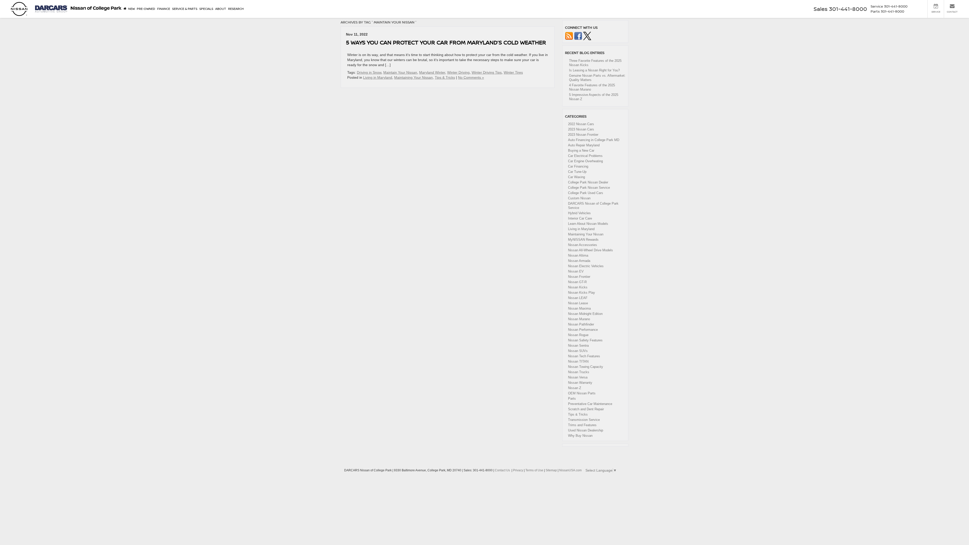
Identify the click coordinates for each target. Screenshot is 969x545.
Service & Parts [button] (184, 9)
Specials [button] (206, 9)
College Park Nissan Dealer (588, 182)
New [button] (131, 9)
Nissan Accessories (582, 245)
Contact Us (502, 470)
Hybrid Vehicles (579, 213)
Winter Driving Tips (487, 72)
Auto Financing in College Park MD (593, 140)
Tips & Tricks (445, 77)
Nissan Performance (583, 330)
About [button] (220, 9)
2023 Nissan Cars (581, 129)
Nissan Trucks (578, 372)
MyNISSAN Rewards (583, 239)
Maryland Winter (432, 72)
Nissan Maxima (579, 308)
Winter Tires (513, 72)
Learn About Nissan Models (588, 224)
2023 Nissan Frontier (583, 135)
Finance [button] (163, 9)
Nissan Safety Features (585, 340)
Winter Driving (458, 72)
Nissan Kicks (577, 287)
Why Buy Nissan (580, 436)
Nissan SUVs (578, 351)
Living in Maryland (377, 77)
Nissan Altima (578, 255)
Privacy (518, 470)
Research (236, 9)
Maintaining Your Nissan (413, 77)
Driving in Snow (369, 72)
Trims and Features (582, 425)
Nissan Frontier (579, 277)
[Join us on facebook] (578, 36)
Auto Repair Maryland (584, 145)
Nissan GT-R (577, 282)
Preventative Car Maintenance (590, 404)
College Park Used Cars (585, 193)
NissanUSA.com (570, 470)
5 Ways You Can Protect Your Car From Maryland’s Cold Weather (446, 42)
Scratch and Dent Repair (586, 409)
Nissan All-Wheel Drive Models (590, 250)
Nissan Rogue (578, 335)
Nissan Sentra (578, 345)
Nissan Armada (579, 261)
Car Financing (578, 166)
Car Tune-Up (577, 172)
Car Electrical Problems (585, 156)
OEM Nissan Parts (582, 393)
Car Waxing (576, 177)
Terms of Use (534, 470)
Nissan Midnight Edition (585, 314)
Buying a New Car (581, 150)
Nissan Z (574, 388)
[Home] (124, 9)
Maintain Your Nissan (400, 72)
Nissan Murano (579, 319)
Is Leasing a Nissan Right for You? (594, 70)
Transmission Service (584, 420)
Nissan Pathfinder (581, 324)
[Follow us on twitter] (587, 36)
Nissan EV (576, 271)
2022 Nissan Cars (581, 124)
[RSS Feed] (569, 36)
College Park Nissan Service (589, 187)
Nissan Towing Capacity (585, 367)
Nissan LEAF (577, 298)
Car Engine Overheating (585, 161)
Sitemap (551, 470)
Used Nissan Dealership (585, 430)
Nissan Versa (577, 377)
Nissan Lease (578, 303)
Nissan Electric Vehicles (586, 266)
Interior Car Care (580, 218)
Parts (572, 398)
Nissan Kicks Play (581, 292)
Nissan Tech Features (584, 356)
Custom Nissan (579, 198)
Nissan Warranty (580, 383)
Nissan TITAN (578, 361)
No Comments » (471, 77)
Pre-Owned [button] (146, 9)
